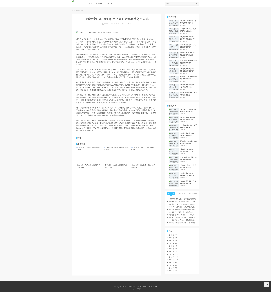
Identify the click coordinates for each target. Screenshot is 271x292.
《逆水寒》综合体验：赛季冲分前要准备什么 (188, 22)
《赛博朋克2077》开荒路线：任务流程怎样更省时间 (183, 204)
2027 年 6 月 (173, 238)
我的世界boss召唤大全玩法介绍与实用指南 (188, 78)
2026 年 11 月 (173, 257)
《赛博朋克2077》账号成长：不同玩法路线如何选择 (183, 215)
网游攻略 (99, 4)
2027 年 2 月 (173, 249)
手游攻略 (109, 4)
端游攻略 (80, 10)
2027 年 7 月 (173, 235)
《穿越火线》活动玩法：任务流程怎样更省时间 (188, 70)
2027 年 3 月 (173, 246)
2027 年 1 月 (173, 251)
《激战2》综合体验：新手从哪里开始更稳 (188, 94)
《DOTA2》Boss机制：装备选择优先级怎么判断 (115, 166)
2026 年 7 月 (173, 268)
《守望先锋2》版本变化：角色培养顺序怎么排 (188, 54)
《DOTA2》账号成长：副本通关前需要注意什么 (183, 199)
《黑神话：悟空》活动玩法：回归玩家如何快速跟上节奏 (183, 217)
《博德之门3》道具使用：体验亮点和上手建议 (183, 212)
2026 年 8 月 (173, 265)
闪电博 (139, 289)
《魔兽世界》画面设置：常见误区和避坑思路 (143, 166)
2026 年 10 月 (173, 260)
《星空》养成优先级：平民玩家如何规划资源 (183, 209)
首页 (90, 4)
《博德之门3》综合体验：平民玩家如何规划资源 (183, 220)
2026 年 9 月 (173, 262)
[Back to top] (266, 284)
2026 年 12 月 (173, 254)
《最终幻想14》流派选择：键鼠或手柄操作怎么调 (183, 201)
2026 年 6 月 (173, 271)
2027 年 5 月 (173, 240)
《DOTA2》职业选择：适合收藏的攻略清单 (188, 62)
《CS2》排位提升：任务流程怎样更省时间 (188, 46)
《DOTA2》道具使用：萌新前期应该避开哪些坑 (183, 207)
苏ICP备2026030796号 (150, 287)
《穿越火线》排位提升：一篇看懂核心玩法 (188, 86)
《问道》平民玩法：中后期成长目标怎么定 (188, 30)
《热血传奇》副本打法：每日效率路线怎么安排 (188, 38)
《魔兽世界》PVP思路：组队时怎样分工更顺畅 (88, 166)
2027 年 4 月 (173, 243)
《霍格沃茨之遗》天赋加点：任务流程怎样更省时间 (183, 223)
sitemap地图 (139, 287)
